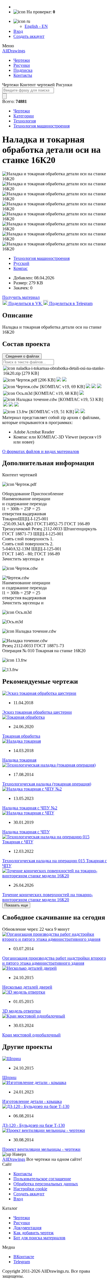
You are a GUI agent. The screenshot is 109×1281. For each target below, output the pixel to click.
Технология (24, 121)
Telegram (21, 1261)
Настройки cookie (30, 1188)
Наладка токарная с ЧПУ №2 (29, 807)
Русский (21, 263)
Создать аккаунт (28, 36)
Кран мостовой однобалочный (31, 1035)
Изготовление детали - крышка (32, 1101)
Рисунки (21, 65)
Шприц (9, 1077)
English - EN (36, 26)
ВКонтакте (23, 1256)
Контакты (22, 75)
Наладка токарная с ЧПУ (26, 831)
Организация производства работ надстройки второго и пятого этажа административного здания (54, 960)
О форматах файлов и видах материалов (40, 451)
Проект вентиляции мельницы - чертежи (41, 1149)
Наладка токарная (19, 760)
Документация (27, 1227)
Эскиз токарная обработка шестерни (37, 712)
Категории (23, 116)
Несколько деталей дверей (27, 987)
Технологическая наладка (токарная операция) (46, 784)
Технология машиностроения (41, 126)
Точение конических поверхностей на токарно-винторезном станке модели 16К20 (47, 897)
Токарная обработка (21, 736)
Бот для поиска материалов (39, 1237)
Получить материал (21, 297)
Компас (20, 268)
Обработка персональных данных (45, 1183)
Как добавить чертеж (33, 1232)
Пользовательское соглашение (42, 1178)
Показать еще (16, 905)
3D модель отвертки (21, 1011)
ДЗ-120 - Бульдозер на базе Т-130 (33, 1125)
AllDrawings (13, 50)
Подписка (22, 70)
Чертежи (21, 60)
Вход (18, 31)
